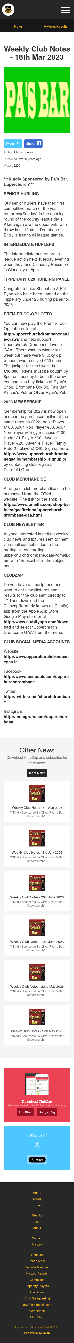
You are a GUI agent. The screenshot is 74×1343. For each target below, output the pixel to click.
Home (37, 1192)
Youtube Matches (37, 1267)
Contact (37, 1238)
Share (30, 143)
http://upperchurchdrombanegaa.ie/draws (36, 336)
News (18, 26)
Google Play (47, 1112)
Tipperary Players (37, 1286)
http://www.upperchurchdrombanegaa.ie (36, 659)
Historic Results (37, 1273)
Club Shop (37, 1317)
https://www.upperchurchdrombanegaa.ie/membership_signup (36, 456)
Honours (37, 1255)
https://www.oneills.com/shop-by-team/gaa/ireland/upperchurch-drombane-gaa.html (37, 509)
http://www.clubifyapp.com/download (37, 624)
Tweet (10, 143)
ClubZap (44, 1332)
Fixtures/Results (55, 26)
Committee (37, 1279)
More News (37, 773)
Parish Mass (37, 1261)
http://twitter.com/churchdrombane (37, 699)
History (37, 1244)
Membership (37, 1311)
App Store (25, 1112)
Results (37, 1215)
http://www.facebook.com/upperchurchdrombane (36, 679)
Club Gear (37, 1292)
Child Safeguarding (37, 1298)
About (37, 1228)
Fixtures (37, 1205)
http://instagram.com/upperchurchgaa (36, 719)
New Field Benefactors (37, 1304)
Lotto (37, 1221)
